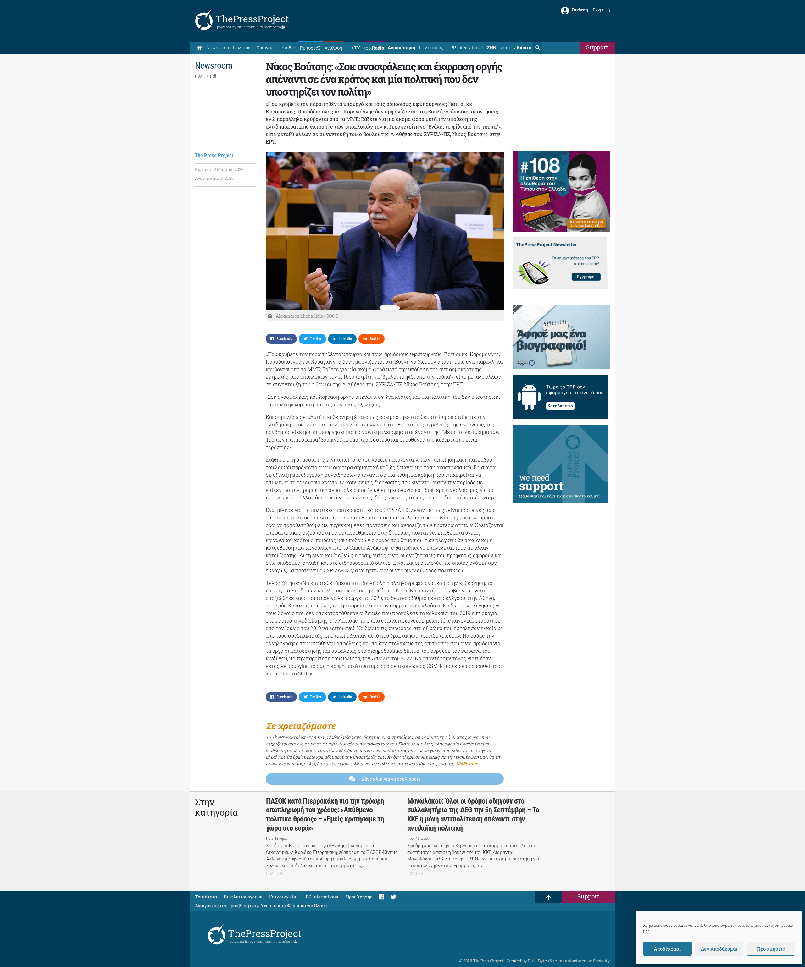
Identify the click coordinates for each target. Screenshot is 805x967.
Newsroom (217, 48)
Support (597, 47)
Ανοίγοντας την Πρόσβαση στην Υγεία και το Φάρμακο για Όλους (261, 906)
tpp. (353, 48)
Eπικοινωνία (282, 897)
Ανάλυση (333, 48)
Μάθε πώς (467, 763)
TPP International (465, 48)
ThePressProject (252, 19)
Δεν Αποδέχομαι (719, 949)
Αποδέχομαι (667, 949)
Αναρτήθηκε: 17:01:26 (214, 178)
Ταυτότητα (206, 897)
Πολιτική (242, 48)
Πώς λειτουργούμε (243, 897)
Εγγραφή (601, 10)
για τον (516, 48)
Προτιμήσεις (771, 949)
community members (262, 27)
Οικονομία (266, 48)
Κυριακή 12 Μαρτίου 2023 (219, 169)
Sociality (601, 961)
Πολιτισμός (431, 48)
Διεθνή (288, 48)
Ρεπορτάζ (310, 48)
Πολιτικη (203, 76)
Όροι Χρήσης (359, 897)
